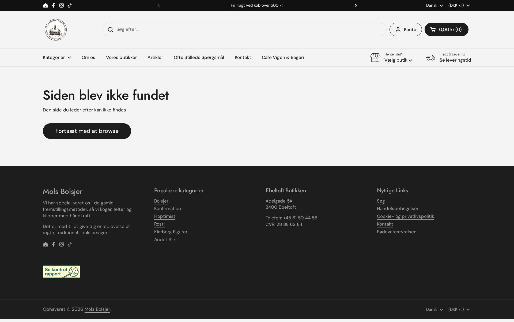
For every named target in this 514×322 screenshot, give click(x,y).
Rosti (159, 224)
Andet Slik (165, 239)
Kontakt (385, 224)
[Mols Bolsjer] (56, 29)
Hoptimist (164, 216)
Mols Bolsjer (97, 309)
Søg (381, 201)
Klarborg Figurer (170, 232)
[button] (446, 29)
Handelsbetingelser (397, 208)
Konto (410, 29)
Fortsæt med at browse (87, 131)
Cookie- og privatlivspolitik (405, 216)
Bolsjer (161, 201)
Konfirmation (167, 208)
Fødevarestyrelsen (397, 232)
